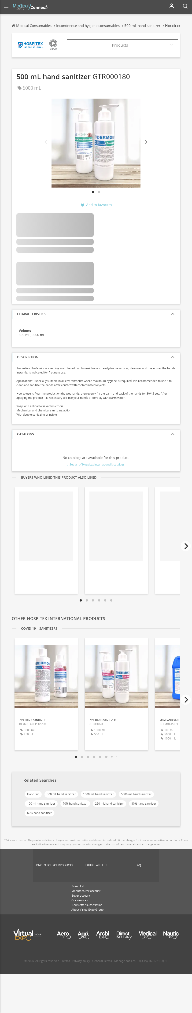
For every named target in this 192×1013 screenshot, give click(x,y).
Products (120, 45)
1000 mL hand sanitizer (98, 794)
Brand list (77, 886)
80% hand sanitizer (143, 804)
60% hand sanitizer (39, 813)
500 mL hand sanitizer (61, 794)
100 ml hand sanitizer (41, 804)
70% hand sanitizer (75, 804)
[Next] (145, 142)
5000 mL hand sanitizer (136, 794)
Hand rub (33, 794)
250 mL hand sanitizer (109, 804)
